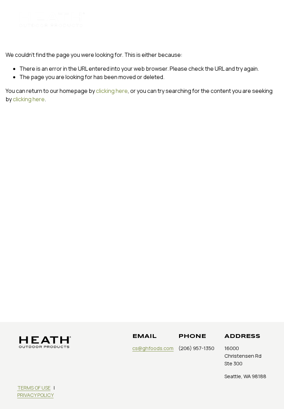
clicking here (112, 91)
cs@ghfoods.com (153, 348)
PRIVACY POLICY (35, 395)
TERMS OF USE (34, 387)
